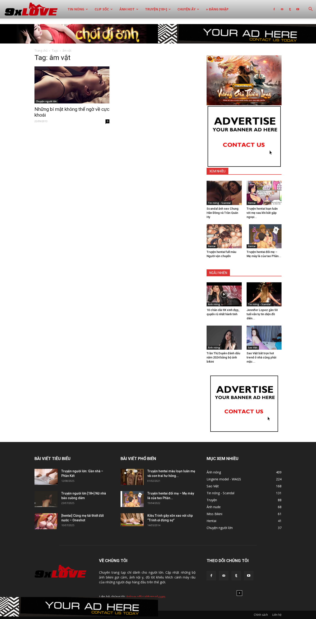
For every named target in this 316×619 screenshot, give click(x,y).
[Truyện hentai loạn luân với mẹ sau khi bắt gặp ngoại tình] (264, 193)
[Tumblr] (289, 9)
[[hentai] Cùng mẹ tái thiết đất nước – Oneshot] (46, 521)
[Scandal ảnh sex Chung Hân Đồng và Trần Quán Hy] (224, 193)
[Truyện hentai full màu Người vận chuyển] (224, 236)
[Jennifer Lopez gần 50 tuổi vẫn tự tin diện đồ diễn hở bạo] (264, 294)
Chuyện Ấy (186, 9)
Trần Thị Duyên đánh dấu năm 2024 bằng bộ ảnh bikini (223, 357)
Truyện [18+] (156, 9)
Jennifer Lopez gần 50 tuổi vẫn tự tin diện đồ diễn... (262, 314)
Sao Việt (252, 347)
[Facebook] (274, 9)
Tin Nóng (76, 9)
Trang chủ (40, 51)
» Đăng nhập (217, 9)
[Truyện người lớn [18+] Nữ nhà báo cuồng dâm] (46, 499)
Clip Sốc (102, 9)
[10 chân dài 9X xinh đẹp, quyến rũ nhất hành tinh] (224, 294)
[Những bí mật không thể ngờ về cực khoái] (71, 84)
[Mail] (282, 9)
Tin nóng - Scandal (219, 203)
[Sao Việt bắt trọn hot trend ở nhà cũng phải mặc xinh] (264, 338)
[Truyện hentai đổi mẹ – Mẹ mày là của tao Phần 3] (264, 236)
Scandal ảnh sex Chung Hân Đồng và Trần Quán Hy (223, 213)
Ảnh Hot (127, 9)
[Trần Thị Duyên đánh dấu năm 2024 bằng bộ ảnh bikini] (224, 338)
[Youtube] (297, 9)
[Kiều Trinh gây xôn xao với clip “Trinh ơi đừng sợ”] (132, 519)
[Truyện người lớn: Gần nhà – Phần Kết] (46, 477)
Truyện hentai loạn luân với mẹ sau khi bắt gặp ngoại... (262, 213)
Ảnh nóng (214, 304)
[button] (310, 9)
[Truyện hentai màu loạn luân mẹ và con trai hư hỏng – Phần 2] (132, 477)
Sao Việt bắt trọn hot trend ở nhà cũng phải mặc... (261, 357)
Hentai (252, 203)
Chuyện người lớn (46, 101)
